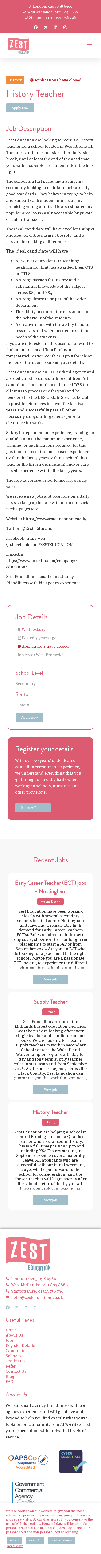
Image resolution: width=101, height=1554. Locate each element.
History (22, 705)
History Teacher (50, 1112)
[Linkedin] (55, 27)
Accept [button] (14, 1540)
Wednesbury (33, 629)
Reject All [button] (34, 1540)
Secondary (26, 683)
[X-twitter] (45, 27)
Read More (15, 1546)
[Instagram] (65, 27)
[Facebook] (36, 27)
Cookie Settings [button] (61, 1540)
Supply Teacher (50, 1002)
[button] (89, 46)
